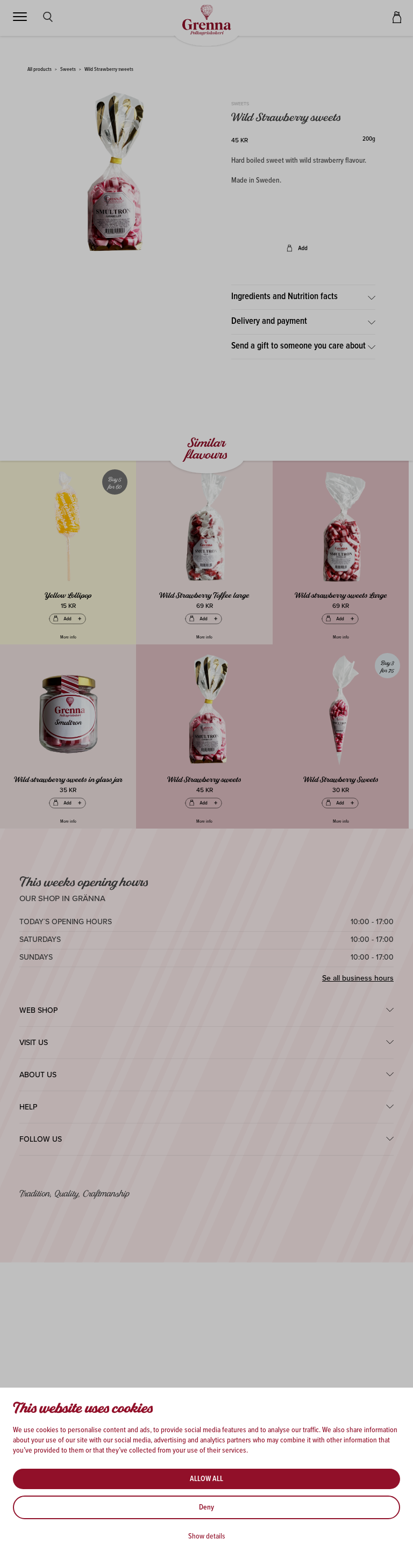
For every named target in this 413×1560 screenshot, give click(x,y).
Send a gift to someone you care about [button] (298, 346)
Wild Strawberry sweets (108, 69)
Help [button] (28, 1107)
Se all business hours (358, 978)
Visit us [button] (33, 1042)
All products (39, 69)
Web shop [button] (38, 1010)
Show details (206, 1536)
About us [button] (37, 1074)
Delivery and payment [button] (269, 322)
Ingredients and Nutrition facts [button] (284, 297)
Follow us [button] (40, 1139)
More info (68, 637)
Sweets (68, 69)
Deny (206, 1507)
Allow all (206, 1479)
